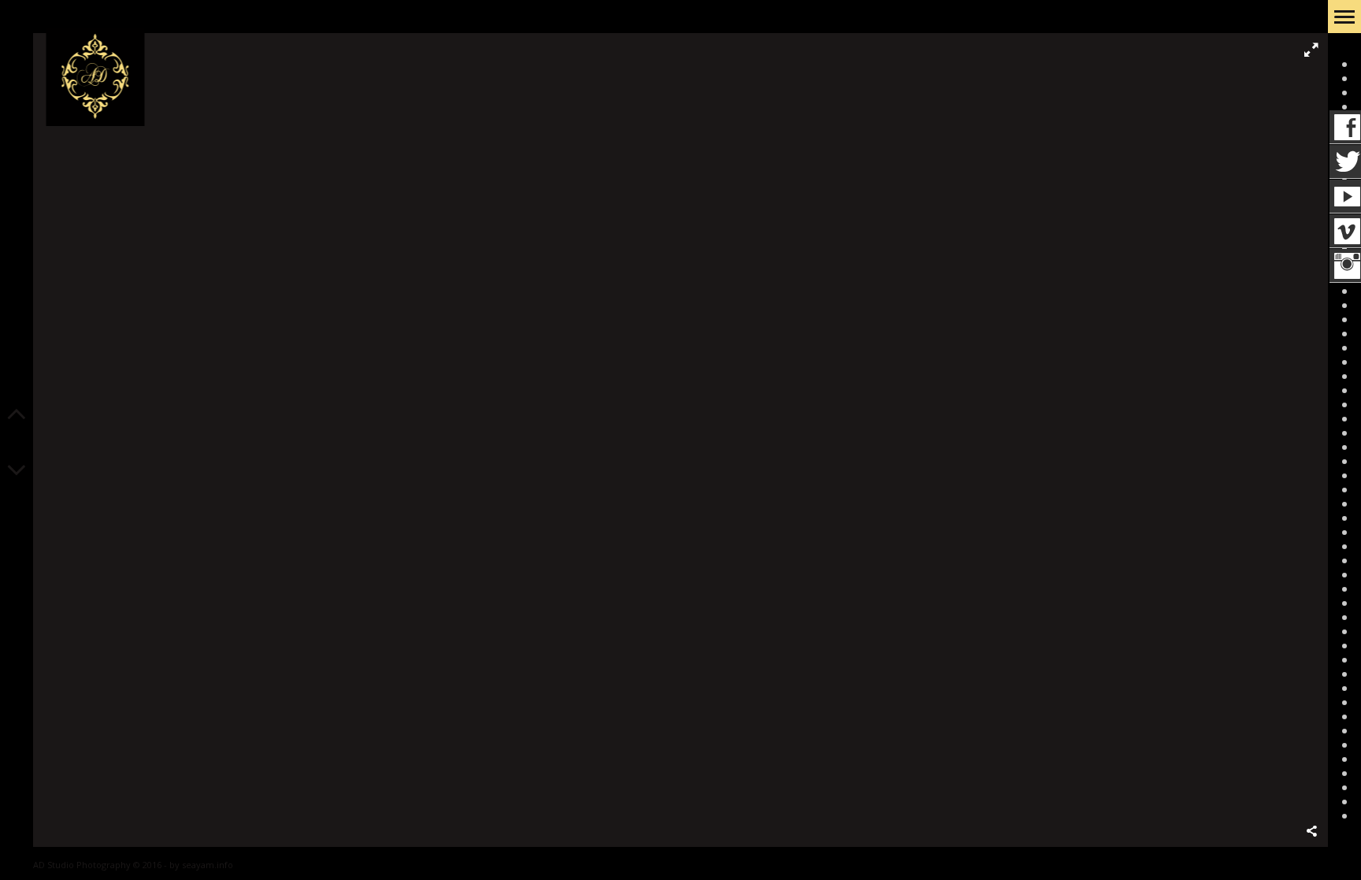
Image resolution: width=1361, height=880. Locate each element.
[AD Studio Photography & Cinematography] (95, 78)
